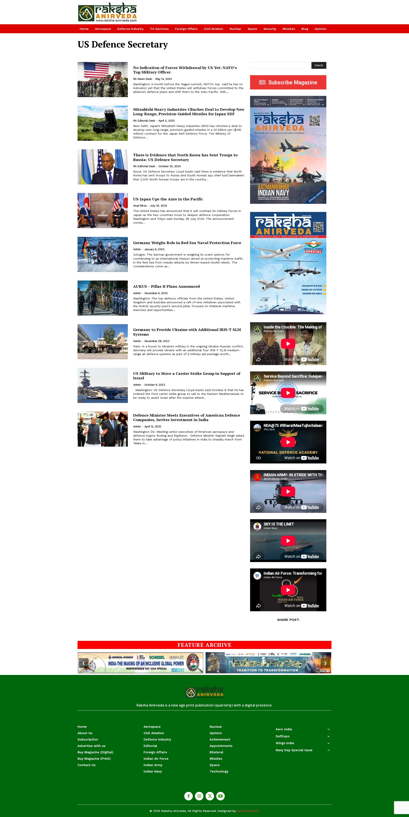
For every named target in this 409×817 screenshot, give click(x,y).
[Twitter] (210, 796)
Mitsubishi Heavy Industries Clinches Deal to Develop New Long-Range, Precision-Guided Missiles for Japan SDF (188, 112)
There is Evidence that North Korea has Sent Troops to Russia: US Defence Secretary (185, 157)
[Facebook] (188, 796)
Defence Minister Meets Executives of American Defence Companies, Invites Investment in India (186, 417)
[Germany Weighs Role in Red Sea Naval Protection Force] (103, 254)
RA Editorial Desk (144, 120)
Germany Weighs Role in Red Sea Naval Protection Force (187, 242)
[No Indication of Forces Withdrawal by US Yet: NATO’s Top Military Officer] (103, 79)
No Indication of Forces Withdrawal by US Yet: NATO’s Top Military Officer (185, 70)
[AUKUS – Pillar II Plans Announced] (103, 298)
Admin (137, 249)
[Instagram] (199, 796)
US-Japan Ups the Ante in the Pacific (168, 198)
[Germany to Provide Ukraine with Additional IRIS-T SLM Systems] (103, 341)
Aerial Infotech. (248, 811)
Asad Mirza (140, 205)
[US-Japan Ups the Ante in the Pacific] (103, 210)
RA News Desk (142, 79)
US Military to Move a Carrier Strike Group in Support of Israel (186, 376)
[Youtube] (220, 796)
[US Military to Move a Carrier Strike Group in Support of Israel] (103, 385)
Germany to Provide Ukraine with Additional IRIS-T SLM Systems (187, 332)
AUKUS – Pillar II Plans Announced (166, 286)
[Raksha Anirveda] (108, 12)
